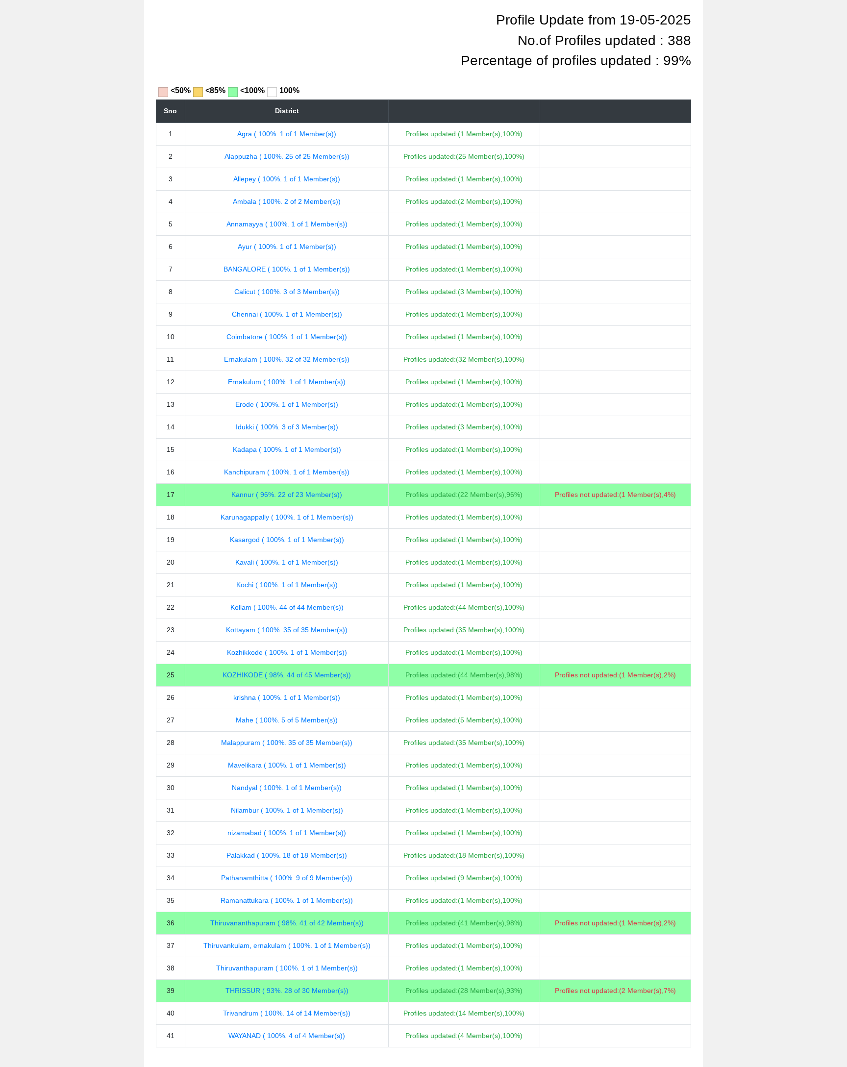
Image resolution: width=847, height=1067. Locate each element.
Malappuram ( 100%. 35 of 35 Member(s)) (286, 742)
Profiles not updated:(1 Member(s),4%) (615, 494)
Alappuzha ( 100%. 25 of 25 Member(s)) (286, 156)
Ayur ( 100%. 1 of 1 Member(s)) (287, 246)
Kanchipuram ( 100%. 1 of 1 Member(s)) (286, 472)
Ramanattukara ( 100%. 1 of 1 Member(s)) (287, 900)
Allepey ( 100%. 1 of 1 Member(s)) (286, 179)
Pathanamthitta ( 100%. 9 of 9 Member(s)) (286, 878)
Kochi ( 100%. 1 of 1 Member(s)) (287, 585)
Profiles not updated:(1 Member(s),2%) (615, 675)
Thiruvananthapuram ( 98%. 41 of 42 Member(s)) (287, 923)
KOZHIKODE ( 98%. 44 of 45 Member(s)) (287, 675)
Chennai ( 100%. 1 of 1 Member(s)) (287, 314)
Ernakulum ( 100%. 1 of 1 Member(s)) (287, 382)
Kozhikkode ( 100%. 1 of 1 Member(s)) (287, 652)
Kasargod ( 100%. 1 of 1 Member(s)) (287, 540)
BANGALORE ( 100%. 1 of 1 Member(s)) (287, 269)
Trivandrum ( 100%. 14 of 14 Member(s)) (286, 1013)
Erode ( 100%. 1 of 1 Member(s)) (286, 404)
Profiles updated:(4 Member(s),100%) (464, 1036)
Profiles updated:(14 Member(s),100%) (463, 1013)
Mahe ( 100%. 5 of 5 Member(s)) (287, 720)
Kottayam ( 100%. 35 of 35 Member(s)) (287, 630)
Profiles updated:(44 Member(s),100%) (463, 607)
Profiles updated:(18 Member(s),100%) (463, 855)
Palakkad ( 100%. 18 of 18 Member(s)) (286, 855)
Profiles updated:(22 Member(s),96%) (464, 494)
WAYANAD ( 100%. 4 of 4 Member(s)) (286, 1036)
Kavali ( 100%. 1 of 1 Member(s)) (286, 562)
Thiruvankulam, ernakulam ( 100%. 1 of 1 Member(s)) (287, 945)
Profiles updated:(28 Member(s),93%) (464, 990)
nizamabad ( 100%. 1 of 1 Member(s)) (286, 833)
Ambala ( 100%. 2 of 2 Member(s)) (287, 201)
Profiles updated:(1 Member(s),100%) (464, 134)
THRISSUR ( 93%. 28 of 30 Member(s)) (287, 990)
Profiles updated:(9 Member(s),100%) (464, 878)
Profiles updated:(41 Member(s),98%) (464, 923)
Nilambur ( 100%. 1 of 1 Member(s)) (287, 810)
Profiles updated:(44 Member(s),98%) (464, 675)
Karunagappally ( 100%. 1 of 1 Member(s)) (287, 517)
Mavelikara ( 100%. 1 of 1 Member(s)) (287, 765)
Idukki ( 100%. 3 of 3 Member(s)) (287, 427)
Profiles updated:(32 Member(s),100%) (463, 359)
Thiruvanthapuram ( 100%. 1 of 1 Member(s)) (287, 968)
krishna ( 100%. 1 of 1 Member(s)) (286, 697)
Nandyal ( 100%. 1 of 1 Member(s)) (287, 788)
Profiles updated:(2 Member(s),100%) (464, 201)
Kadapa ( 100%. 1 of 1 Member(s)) (287, 449)
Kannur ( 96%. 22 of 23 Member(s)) (286, 494)
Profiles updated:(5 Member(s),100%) (464, 720)
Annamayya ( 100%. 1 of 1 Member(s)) (287, 224)
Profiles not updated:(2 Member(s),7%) (615, 990)
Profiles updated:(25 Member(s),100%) (463, 156)
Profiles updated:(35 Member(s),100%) (463, 630)
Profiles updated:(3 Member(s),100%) (464, 292)
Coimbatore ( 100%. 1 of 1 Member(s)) (286, 337)
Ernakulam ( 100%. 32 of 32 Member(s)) (286, 359)
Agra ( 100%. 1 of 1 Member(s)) (286, 134)
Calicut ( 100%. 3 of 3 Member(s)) (287, 292)
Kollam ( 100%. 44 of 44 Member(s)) (287, 607)
